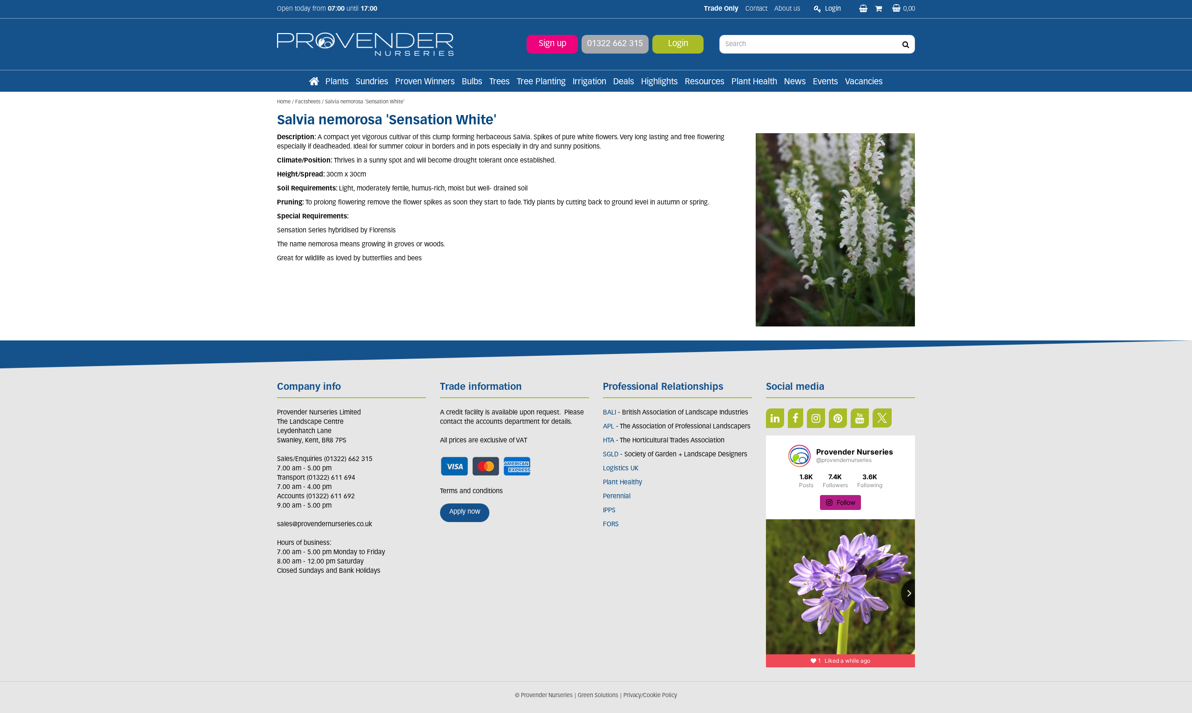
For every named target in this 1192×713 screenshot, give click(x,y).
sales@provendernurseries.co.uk (324, 524)
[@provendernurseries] (799, 456)
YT (860, 418)
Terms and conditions (471, 491)
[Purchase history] (879, 9)
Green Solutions (598, 696)
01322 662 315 (615, 44)
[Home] (313, 82)
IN (816, 418)
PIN (838, 418)
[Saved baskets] (864, 9)
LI (775, 418)
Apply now (464, 512)
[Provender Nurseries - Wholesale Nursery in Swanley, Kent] (365, 44)
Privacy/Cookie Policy (650, 696)
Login (678, 44)
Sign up (552, 44)
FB (795, 418)
